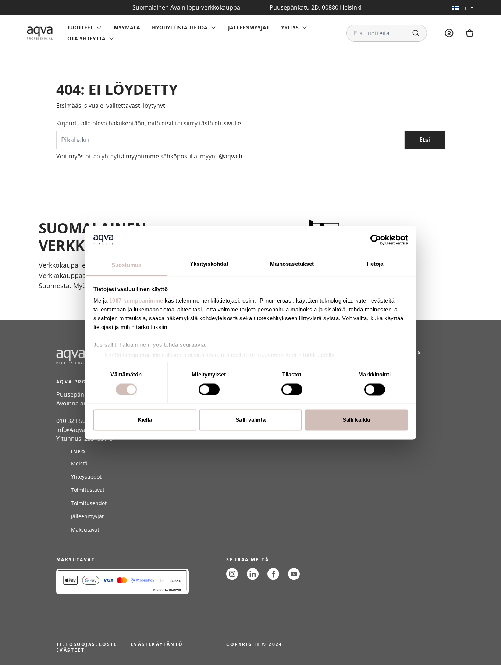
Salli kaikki (356, 420)
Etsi (424, 140)
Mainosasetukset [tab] (292, 264)
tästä (206, 123)
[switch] (209, 389)
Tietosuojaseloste (86, 644)
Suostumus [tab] (126, 265)
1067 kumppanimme (136, 301)
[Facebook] (273, 574)
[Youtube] (294, 574)
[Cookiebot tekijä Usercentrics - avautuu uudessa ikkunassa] (376, 239)
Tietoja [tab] (375, 264)
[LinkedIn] (253, 574)
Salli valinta (250, 420)
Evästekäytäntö (157, 644)
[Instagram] (232, 574)
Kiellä (145, 420)
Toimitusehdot (89, 503)
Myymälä (127, 27)
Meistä (79, 463)
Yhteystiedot (86, 476)
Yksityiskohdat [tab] (209, 264)
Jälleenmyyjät (248, 27)
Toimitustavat (87, 489)
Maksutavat (85, 529)
